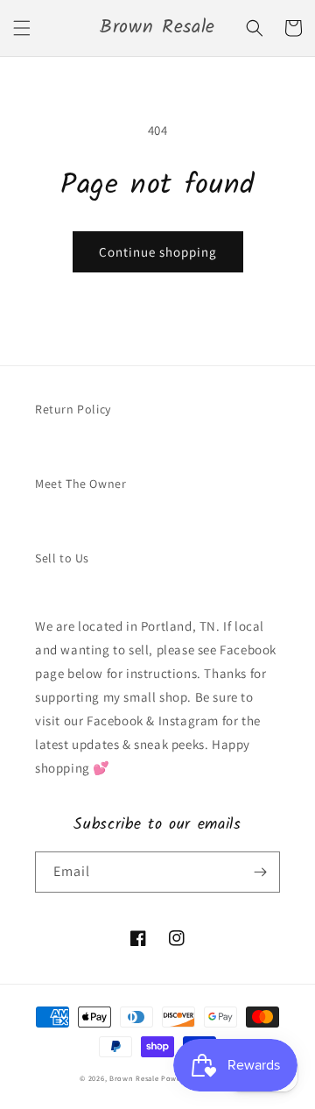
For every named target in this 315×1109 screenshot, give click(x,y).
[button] (22, 28)
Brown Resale (133, 1078)
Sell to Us (62, 558)
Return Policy (73, 409)
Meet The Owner (80, 483)
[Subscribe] (260, 872)
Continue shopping (158, 252)
